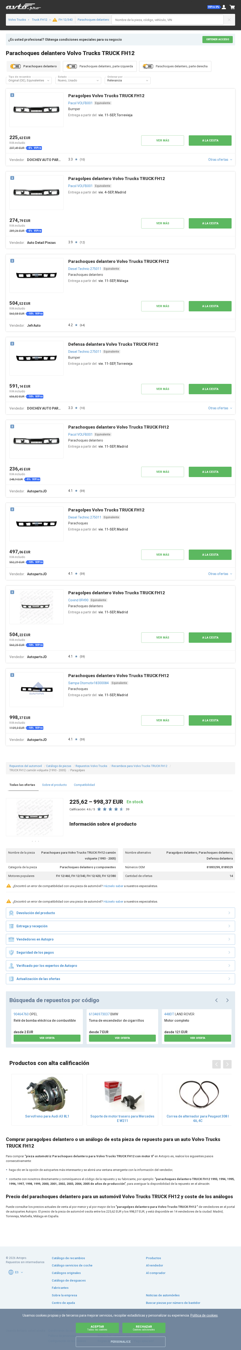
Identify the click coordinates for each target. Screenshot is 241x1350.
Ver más (162, 140)
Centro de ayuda (63, 1303)
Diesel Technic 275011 (84, 269)
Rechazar (144, 1328)
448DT (179, 1014)
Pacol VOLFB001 (80, 103)
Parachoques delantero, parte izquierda (106, 66)
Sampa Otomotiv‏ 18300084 (88, 683)
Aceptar (97, 1328)
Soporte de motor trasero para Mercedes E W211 (122, 1118)
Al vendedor (154, 1265)
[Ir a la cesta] (232, 7)
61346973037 (103, 1014)
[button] (214, 7)
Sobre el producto (54, 785)
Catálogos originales (66, 1273)
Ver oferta (47, 1038)
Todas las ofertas (22, 785)
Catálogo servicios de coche (72, 1265)
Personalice (121, 1341)
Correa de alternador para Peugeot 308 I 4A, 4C (198, 1118)
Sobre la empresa (64, 1295)
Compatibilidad (84, 785)
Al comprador (155, 1273)
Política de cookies (204, 1315)
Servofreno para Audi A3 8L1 (47, 1116)
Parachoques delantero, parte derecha (182, 66)
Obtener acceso (217, 39)
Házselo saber (113, 886)
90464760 (25, 1014)
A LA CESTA (210, 140)
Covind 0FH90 (78, 600)
